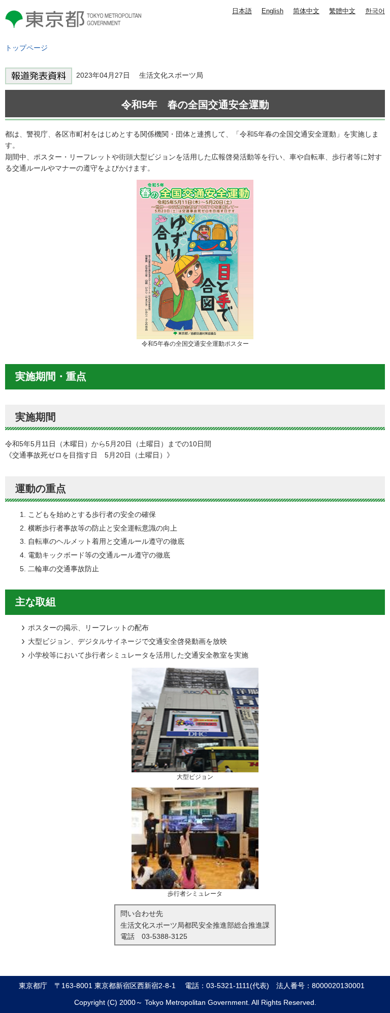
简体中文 (306, 11)
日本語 (242, 11)
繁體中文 (342, 11)
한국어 (375, 11)
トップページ (26, 48)
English (272, 11)
